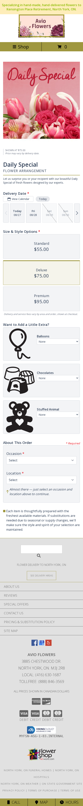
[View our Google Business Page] (41, 644)
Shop (23, 46)
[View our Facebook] (34, 644)
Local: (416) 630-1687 (41, 674)
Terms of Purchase (42, 790)
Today (43, 199)
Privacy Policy (14, 790)
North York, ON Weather (20, 783)
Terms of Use (70, 790)
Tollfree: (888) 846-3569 (41, 681)
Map (43, 802)
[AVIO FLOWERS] (41, 36)
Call (15, 802)
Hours (71, 802)
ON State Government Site (62, 783)
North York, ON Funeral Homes (28, 770)
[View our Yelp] (48, 644)
